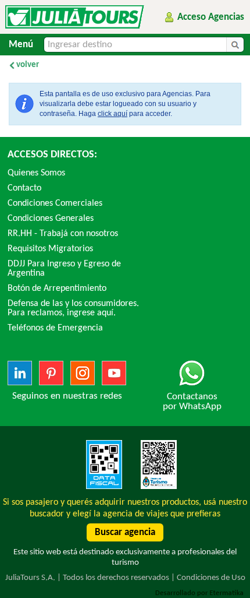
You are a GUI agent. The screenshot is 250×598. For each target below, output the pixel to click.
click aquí (112, 114)
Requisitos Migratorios (50, 249)
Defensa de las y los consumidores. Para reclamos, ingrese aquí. (73, 308)
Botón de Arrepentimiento (57, 288)
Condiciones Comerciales (55, 203)
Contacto (24, 188)
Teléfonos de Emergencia (55, 328)
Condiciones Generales (51, 218)
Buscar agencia (125, 532)
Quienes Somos (36, 173)
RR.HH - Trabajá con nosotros (63, 233)
